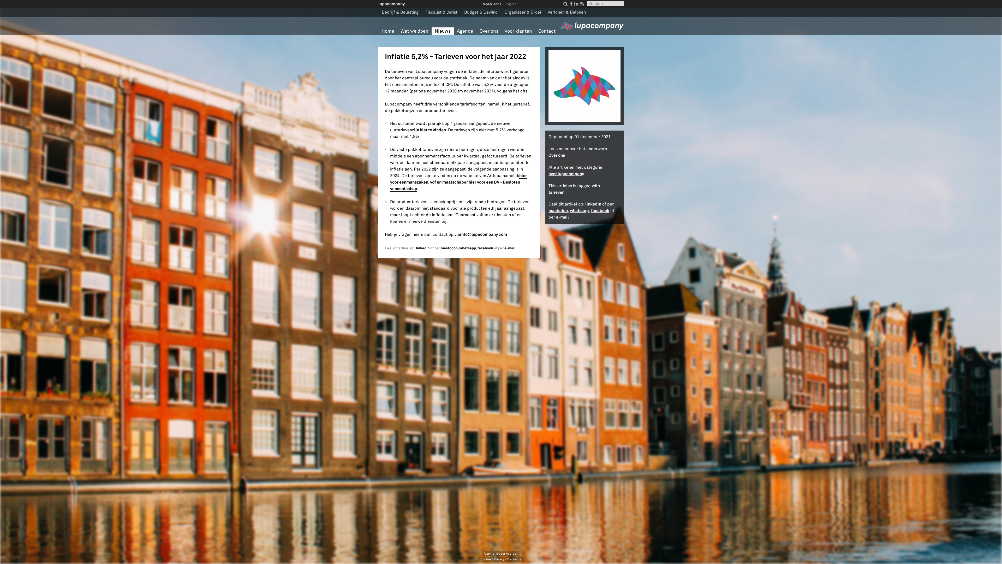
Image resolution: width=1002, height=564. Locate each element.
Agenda (465, 31)
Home (387, 31)
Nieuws (443, 31)
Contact (547, 31)
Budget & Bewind (481, 12)
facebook (485, 248)
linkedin (423, 248)
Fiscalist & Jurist (441, 12)
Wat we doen (414, 31)
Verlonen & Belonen (567, 12)
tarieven (556, 192)
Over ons (489, 31)
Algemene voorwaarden (501, 554)
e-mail (509, 248)
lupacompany (391, 4)
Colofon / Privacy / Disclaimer (501, 559)
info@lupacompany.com (483, 234)
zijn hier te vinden (429, 130)
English (511, 4)
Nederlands (492, 4)
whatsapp (467, 248)
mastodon (449, 248)
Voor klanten (518, 31)
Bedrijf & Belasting (400, 12)
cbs (523, 91)
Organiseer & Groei (523, 12)
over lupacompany (566, 174)
